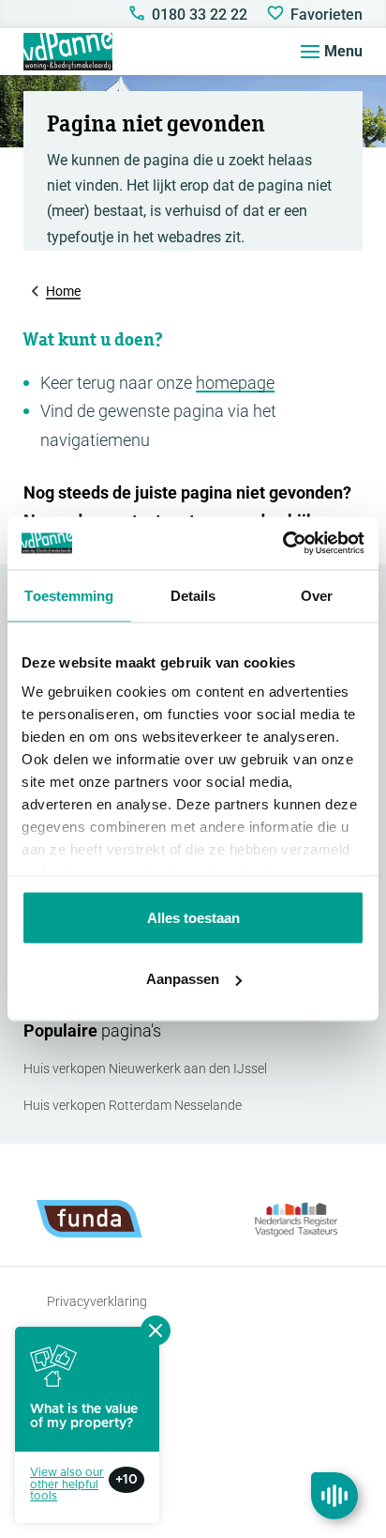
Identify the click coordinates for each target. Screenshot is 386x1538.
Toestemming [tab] (68, 595)
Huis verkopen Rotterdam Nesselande (132, 1105)
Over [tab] (317, 595)
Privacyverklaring (97, 1301)
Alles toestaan (193, 917)
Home (63, 291)
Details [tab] (193, 595)
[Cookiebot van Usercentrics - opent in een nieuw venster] (282, 543)
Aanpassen (182, 979)
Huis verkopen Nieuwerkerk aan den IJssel (145, 1068)
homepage (235, 382)
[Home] (67, 51)
